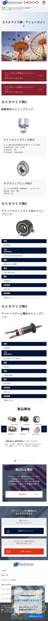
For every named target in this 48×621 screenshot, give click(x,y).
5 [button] (26, 460)
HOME (3, 570)
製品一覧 (4, 575)
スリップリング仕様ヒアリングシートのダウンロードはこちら (19, 75)
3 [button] (20, 460)
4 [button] (23, 460)
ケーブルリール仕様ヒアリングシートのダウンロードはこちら (19, 89)
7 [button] (32, 460)
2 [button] (17, 460)
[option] (24, 431)
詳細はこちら (9, 297)
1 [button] (15, 460)
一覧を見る (22, 494)
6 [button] (29, 460)
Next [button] (43, 428)
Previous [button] (3, 428)
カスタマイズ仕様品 (8, 580)
